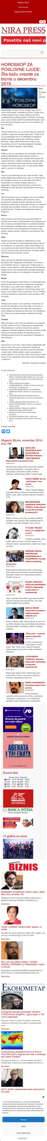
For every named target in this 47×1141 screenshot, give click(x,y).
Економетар (23, 7)
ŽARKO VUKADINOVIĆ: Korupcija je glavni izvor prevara (35, 685)
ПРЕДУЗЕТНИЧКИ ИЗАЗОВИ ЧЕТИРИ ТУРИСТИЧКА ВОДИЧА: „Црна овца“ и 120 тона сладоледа (22, 1014)
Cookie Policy (22, 1138)
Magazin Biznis (23, 2)
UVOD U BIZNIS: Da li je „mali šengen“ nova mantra (35, 481)
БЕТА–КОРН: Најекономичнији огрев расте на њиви (22, 1090)
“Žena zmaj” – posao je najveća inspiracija (35, 634)
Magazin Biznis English (23, 11)
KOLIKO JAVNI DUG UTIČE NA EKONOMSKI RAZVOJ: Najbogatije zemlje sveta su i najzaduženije (35, 587)
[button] (43, 1097)
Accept (23, 1119)
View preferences (23, 1133)
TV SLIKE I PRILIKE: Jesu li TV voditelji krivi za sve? (35, 530)
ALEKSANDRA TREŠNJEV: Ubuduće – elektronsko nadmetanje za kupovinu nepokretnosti (35, 661)
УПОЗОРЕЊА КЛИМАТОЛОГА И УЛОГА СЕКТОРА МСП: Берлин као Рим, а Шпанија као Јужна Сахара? (23, 1054)
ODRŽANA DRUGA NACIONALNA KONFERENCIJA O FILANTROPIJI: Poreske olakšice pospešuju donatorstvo (26, 557)
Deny (23, 1126)
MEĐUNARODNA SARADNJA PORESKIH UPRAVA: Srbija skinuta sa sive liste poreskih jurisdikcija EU (35, 507)
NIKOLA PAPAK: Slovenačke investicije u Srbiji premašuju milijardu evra (35, 612)
